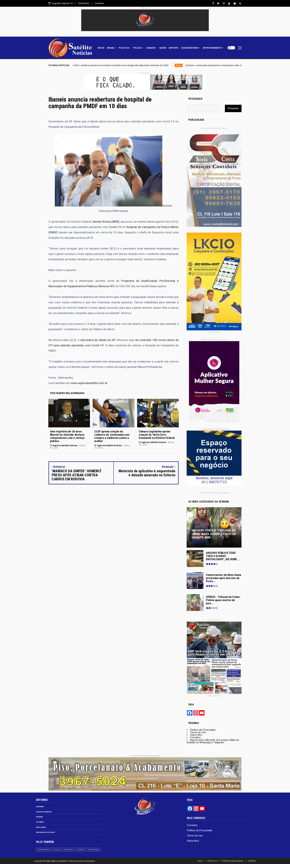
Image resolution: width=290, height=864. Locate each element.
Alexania (40, 807)
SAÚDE (162, 48)
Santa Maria (93, 850)
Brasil (108, 65)
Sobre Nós (83, 3)
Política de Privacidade (203, 729)
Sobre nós (212, 861)
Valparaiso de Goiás (45, 832)
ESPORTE (173, 48)
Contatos (99, 3)
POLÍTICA (124, 48)
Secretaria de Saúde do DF (97, 340)
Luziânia (40, 822)
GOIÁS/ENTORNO (190, 48)
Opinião (80, 850)
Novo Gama (41, 827)
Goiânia (39, 817)
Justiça (56, 850)
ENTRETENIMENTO (212, 48)
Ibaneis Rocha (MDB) (105, 221)
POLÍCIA (137, 48)
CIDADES (150, 48)
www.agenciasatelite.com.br (89, 383)
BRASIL (111, 48)
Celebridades (43, 850)
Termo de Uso (198, 732)
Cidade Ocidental (44, 812)
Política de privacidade (232, 861)
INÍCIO (101, 48)
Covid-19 (115, 227)
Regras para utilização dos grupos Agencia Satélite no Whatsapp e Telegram (213, 741)
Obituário (68, 850)
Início (200, 861)
